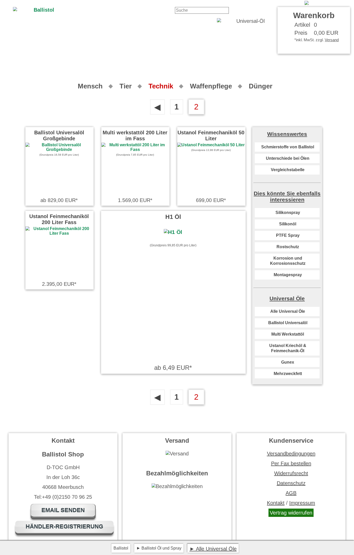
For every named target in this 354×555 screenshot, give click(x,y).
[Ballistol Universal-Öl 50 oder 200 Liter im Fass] (59, 149)
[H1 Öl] (173, 232)
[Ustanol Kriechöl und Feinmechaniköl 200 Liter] (59, 233)
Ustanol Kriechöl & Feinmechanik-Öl (287, 348)
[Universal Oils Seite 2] (327, 3)
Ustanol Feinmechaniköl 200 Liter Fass (59, 219)
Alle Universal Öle (287, 311)
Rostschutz (288, 247)
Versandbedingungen (291, 453)
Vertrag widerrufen (291, 513)
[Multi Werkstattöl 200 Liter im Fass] (135, 149)
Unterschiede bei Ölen (287, 158)
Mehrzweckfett (288, 373)
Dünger (260, 86)
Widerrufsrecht (291, 473)
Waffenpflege (211, 86)
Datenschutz (291, 483)
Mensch (90, 86)
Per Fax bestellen (291, 463)
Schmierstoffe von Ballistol (287, 147)
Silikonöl (287, 224)
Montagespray (288, 275)
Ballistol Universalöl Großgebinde (59, 135)
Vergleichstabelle (288, 170)
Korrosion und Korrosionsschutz (288, 261)
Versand (332, 40)
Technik (160, 86)
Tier (125, 86)
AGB (291, 493)
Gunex (287, 362)
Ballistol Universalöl (287, 323)
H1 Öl (173, 216)
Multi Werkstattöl (287, 334)
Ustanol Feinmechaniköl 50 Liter (211, 135)
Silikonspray (287, 212)
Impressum (302, 503)
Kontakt (269, 3)
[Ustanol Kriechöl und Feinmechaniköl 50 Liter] (211, 145)
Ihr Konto (290, 3)
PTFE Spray (288, 235)
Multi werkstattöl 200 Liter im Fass (135, 135)
